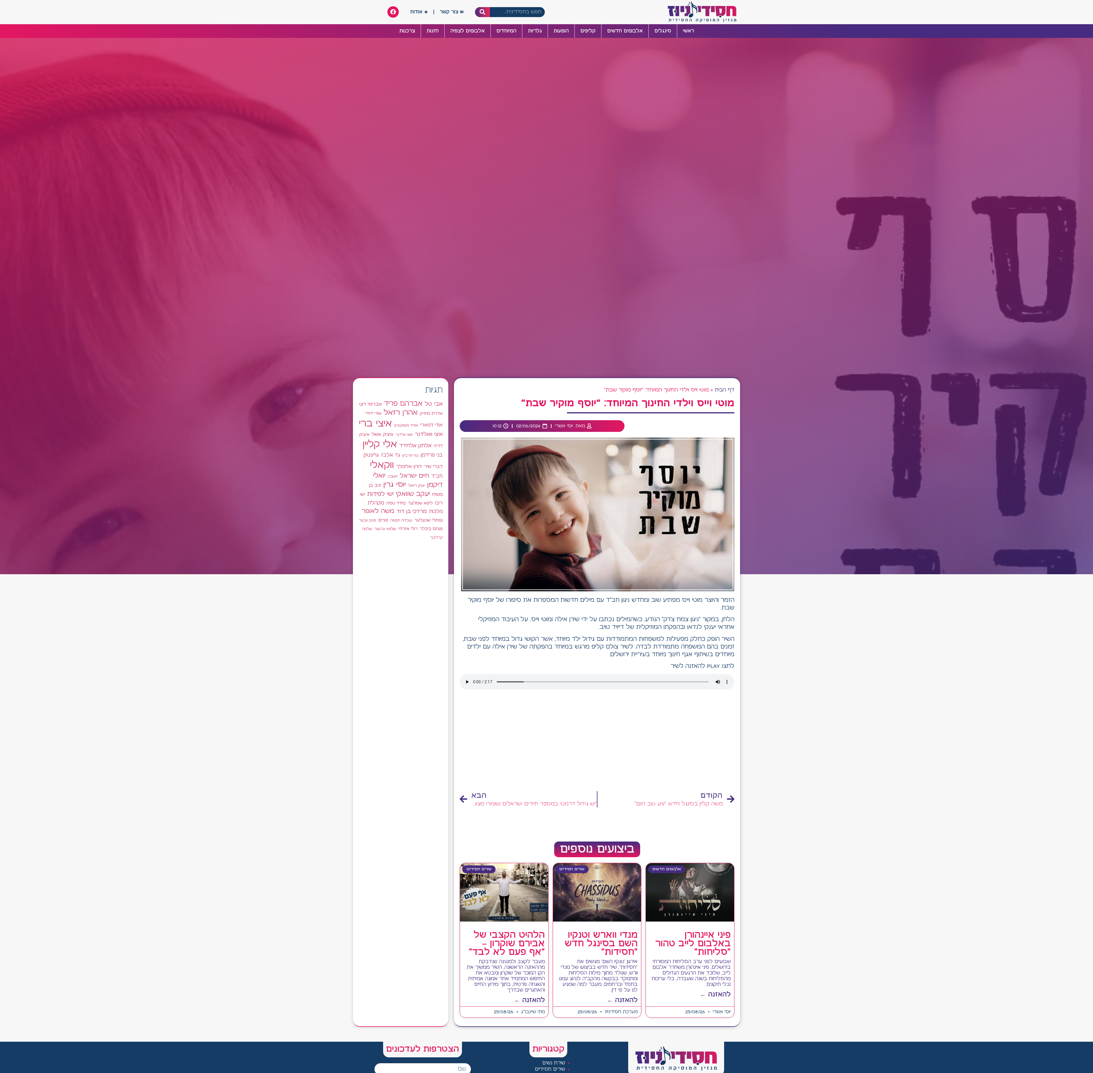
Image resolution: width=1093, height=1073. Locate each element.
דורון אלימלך (409, 466)
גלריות (535, 31)
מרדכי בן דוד (411, 511)
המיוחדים (506, 31)
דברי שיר (433, 466)
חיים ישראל (414, 476)
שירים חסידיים (550, 1069)
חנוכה (393, 476)
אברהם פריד (403, 404)
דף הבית (724, 390)
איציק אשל (382, 434)
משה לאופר (378, 511)
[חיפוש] (482, 12)
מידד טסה (396, 503)
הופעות (561, 31)
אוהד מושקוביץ (406, 425)
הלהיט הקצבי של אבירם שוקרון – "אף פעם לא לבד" (507, 943)
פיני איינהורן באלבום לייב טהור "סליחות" (693, 943)
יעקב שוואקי (413, 494)
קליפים (587, 31)
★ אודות (419, 12)
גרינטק (371, 455)
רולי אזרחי (408, 528)
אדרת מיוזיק (431, 413)
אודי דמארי (431, 425)
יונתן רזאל (416, 485)
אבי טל (434, 404)
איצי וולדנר (404, 435)
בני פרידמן (432, 455)
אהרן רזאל (401, 413)
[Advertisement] (597, 742)
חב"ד (437, 476)
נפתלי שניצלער (428, 520)
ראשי (688, 31)
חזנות (433, 31)
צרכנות (407, 31)
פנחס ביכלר (431, 529)
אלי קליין (380, 444)
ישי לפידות (380, 494)
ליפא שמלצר (420, 503)
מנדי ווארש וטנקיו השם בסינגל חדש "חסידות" (601, 943)
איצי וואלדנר (429, 434)
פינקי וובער (367, 520)
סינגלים (662, 31)
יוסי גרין (394, 485)
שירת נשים (553, 1063)
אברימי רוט (370, 404)
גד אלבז (390, 455)
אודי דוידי (373, 413)
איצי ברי (375, 423)
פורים (383, 520)
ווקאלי (382, 465)
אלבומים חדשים (625, 31)
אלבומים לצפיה (467, 31)
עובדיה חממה (401, 520)
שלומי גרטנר (385, 529)
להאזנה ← (715, 994)
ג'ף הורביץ (410, 455)
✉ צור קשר (452, 12)
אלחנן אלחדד (415, 446)
